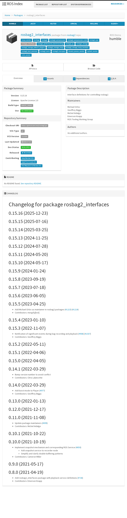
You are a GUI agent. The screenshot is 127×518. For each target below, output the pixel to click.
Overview (18, 78)
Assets (49, 78)
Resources (117, 3)
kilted (53, 23)
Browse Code (94, 68)
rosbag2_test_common (29, 51)
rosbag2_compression (57, 40)
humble (12, 23)
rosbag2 (71, 35)
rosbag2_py (70, 44)
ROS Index (14, 3)
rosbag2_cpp (94, 40)
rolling (94, 23)
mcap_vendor (26, 40)
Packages (18, 15)
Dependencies (82, 78)
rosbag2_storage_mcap (55, 48)
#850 (78, 447)
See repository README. (31, 183)
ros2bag (36, 40)
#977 (42, 390)
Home (7, 15)
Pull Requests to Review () (31, 166)
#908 (81, 333)
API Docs (33, 68)
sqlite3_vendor (92, 51)
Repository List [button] (59, 4)
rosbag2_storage (82, 44)
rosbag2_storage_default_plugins (33, 48)
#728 (80, 477)
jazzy (32, 23)
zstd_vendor (26, 55)
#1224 (75, 309)
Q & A (112, 78)
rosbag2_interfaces (36, 34)
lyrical (73, 23)
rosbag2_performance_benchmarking (50, 44)
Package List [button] (42, 4)
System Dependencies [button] (81, 4)
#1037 (87, 333)
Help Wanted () (28, 158)
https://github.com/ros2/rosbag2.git (34, 126)
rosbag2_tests (45, 51)
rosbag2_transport (59, 51)
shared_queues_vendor (76, 51)
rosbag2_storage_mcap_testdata (77, 48)
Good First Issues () (29, 162)
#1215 (68, 309)
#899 (45, 423)
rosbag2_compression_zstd (77, 40)
